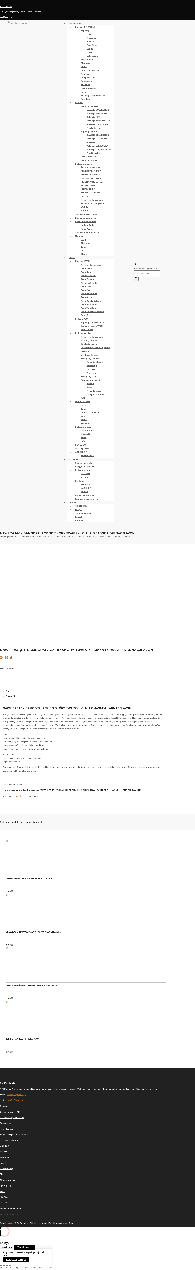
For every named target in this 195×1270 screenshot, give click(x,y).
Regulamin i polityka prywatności (14, 1134)
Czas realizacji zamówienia (12, 1117)
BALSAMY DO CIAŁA (91, 178)
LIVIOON (73, 459)
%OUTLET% (81, 506)
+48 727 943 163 (15, 1100)
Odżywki (91, 369)
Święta (78, 509)
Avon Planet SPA (89, 293)
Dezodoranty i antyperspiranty (95, 347)
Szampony (92, 365)
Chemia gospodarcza (85, 218)
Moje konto (5, 1157)
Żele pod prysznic (95, 394)
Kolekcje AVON (82, 261)
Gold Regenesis (88, 88)
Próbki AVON (87, 329)
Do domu (79, 481)
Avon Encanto (88, 279)
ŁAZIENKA (86, 488)
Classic (90, 52)
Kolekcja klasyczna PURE (99, 121)
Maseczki (85, 434)
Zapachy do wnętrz (90, 160)
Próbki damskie (94, 128)
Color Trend (86, 315)
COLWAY (4, 1203)
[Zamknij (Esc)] (1, 1265)
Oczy (83, 239)
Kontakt (79, 520)
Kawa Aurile (86, 229)
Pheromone (92, 38)
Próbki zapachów (89, 157)
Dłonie (84, 254)
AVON (72, 257)
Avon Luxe (86, 286)
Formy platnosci (7, 1123)
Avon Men (86, 290)
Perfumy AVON (82, 319)
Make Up (79, 236)
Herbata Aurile (88, 225)
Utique (90, 48)
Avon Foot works (89, 283)
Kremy (84, 437)
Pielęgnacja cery (83, 427)
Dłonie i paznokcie (90, 412)
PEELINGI (85, 196)
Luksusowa (92, 56)
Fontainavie (86, 81)
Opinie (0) (10, 696)
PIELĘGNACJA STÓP (91, 171)
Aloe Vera (85, 63)
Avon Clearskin (88, 275)
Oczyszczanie (87, 430)
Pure (89, 34)
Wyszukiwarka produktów (145, 268)
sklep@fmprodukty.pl (16, 1094)
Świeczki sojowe (83, 513)
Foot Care (85, 99)
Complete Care (88, 77)
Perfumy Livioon (83, 470)
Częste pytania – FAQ (10, 1112)
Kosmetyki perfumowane (93, 95)
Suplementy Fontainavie (87, 232)
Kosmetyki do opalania (92, 200)
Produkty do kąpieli (90, 380)
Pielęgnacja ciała (83, 164)
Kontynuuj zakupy (16, 1259)
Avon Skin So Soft (89, 304)
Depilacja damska (89, 355)
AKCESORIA (81, 452)
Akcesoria (86, 243)
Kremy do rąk (87, 351)
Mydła (89, 387)
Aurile (84, 66)
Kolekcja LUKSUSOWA (97, 124)
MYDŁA (84, 211)
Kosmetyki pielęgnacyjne (87, 499)
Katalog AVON (87, 455)
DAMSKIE (85, 473)
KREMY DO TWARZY (90, 193)
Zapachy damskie (89, 106)
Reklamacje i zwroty (9, 1140)
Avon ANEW (86, 268)
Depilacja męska (89, 344)
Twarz (83, 247)
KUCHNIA (85, 484)
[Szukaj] (136, 279)
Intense (90, 41)
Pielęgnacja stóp (89, 376)
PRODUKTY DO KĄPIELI (92, 203)
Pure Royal (92, 45)
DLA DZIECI (80, 445)
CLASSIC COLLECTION (98, 110)
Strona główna (6, 537)
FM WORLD (75, 23)
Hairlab (84, 92)
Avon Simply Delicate (91, 301)
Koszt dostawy (6, 1129)
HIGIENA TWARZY (89, 185)
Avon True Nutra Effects (92, 311)
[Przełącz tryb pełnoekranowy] (7, 1265)
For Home (85, 84)
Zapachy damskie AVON (92, 322)
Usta (83, 250)
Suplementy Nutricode (86, 214)
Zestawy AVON (82, 448)
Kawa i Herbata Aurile (85, 221)
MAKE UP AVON (82, 401)
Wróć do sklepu (24, 1247)
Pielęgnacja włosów (90, 358)
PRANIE (84, 491)
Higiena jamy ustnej (84, 495)
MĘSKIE (84, 477)
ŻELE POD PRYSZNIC (91, 167)
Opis (8, 691)
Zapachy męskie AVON (92, 326)
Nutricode (85, 74)
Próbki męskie (93, 153)
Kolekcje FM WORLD (85, 27)
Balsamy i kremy (89, 340)
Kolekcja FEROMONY (97, 113)
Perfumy (79, 102)
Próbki (84, 398)
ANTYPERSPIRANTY (90, 175)
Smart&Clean (87, 59)
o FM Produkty (6, 1168)
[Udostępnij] (4, 1265)
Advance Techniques (91, 265)
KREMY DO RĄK (88, 189)
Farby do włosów (95, 362)
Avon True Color (89, 308)
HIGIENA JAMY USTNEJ (92, 182)
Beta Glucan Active (90, 70)
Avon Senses (87, 297)
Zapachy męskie (89, 131)
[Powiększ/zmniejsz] (10, 1265)
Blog (2, 1174)
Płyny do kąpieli (94, 391)
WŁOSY (84, 207)
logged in (19, 796)
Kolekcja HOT (93, 117)
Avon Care (86, 272)
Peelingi (90, 383)
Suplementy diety (83, 463)
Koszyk (78, 517)
